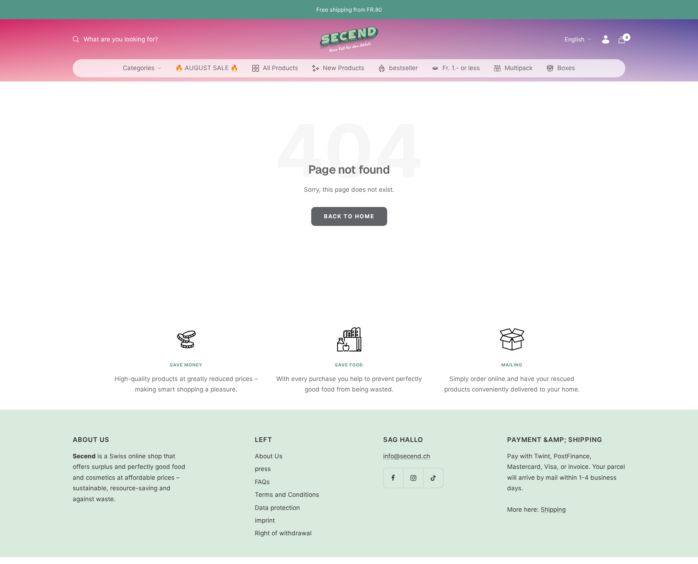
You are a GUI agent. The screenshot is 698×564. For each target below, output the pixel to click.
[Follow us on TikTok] (433, 478)
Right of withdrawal (283, 533)
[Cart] (621, 39)
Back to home (349, 216)
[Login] (605, 39)
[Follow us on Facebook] (393, 478)
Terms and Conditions (287, 494)
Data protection (277, 507)
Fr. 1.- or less (461, 68)
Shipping (553, 509)
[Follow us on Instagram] (413, 478)
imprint (265, 520)
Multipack (519, 68)
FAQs (262, 482)
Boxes (566, 68)
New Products (343, 68)
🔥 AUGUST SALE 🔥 (206, 68)
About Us (268, 456)
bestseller (403, 68)
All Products (280, 68)
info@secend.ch (406, 456)
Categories (139, 68)
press (263, 468)
